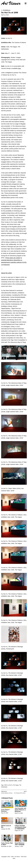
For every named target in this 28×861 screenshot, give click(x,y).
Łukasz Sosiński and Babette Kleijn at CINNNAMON (20, 827)
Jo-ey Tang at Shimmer (5, 810)
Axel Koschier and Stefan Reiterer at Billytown (20, 810)
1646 (5, 785)
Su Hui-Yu (9, 785)
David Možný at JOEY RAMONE (19, 843)
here (19, 68)
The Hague (16, 785)
